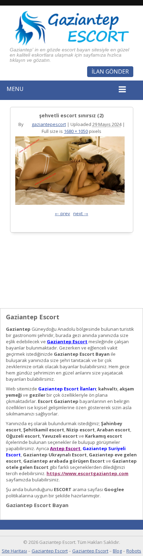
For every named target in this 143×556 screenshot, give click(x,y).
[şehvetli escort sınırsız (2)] (70, 172)
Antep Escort (65, 448)
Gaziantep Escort (67, 341)
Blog (117, 551)
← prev (62, 213)
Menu (15, 89)
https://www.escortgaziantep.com (87, 473)
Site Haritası (14, 551)
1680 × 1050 (76, 131)
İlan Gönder (110, 71)
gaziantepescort (49, 124)
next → (80, 213)
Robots (133, 551)
